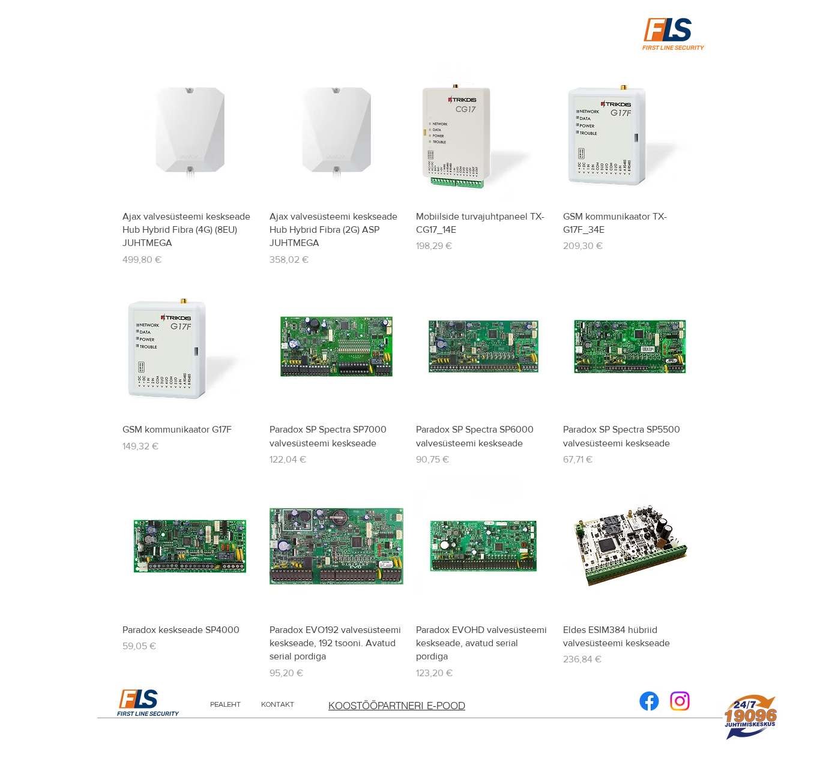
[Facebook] (649, 701)
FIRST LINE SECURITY (148, 714)
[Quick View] (190, 132)
